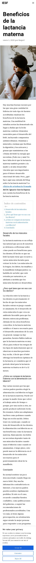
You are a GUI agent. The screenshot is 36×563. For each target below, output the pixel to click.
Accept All (18, 548)
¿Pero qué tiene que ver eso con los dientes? (18, 216)
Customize (18, 553)
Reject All (18, 559)
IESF (5, 3)
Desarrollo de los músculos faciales (16, 210)
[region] (18, 544)
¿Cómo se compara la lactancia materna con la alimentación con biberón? (18, 222)
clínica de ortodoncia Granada (17, 186)
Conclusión (10, 228)
